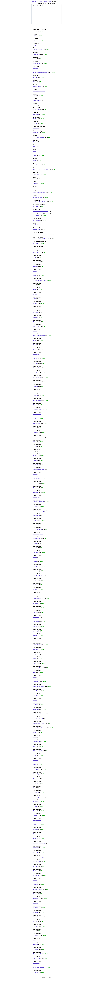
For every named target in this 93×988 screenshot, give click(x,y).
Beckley (35, 317)
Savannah (35, 893)
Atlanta (34, 289)
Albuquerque (36, 261)
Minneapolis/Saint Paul (38, 667)
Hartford (35, 524)
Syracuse (35, 921)
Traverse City (36, 935)
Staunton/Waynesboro (38, 917)
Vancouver (35, 105)
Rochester (35, 838)
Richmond (35, 829)
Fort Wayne (35, 487)
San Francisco (36, 875)
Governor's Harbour (37, 49)
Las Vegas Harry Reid (38, 598)
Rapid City (35, 824)
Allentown (35, 266)
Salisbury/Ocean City (38, 857)
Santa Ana (35, 884)
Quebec (35, 95)
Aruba (34, 35)
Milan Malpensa (36, 165)
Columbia (35, 404)
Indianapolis (36, 552)
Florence (35, 474)
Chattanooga (36, 372)
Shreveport (35, 903)
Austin (34, 298)
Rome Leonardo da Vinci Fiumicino (41, 169)
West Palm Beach (37, 958)
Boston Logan (36, 326)
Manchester (36, 640)
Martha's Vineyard (37, 644)
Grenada (35, 155)
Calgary (35, 81)
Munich (34, 146)
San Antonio (36, 866)
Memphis (35, 654)
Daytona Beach (36, 423)
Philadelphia (36, 792)
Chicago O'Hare (36, 381)
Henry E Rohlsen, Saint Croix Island (41, 238)
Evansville (35, 455)
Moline (34, 677)
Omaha (34, 746)
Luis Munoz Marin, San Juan (39, 201)
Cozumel (35, 183)
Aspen (34, 284)
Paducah (35, 764)
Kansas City (36, 580)
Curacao (35, 123)
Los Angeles (36, 621)
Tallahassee (36, 926)
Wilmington (35, 972)
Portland (35, 806)
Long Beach (36, 617)
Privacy (50, 977)
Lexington (35, 607)
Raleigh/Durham (37, 820)
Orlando (35, 755)
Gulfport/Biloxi (36, 515)
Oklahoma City (36, 741)
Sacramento (36, 847)
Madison (35, 635)
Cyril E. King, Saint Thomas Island (41, 234)
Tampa (34, 930)
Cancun (35, 178)
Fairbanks (35, 460)
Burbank (35, 344)
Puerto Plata (36, 128)
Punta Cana (35, 132)
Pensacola (35, 783)
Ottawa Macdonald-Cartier (39, 91)
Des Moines (36, 432)
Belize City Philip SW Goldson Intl (41, 72)
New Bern (35, 704)
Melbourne (35, 649)
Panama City (36, 774)
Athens (34, 151)
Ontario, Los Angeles (38, 750)
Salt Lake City (36, 861)
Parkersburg (36, 778)
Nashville (35, 700)
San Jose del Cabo (37, 197)
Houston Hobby (36, 538)
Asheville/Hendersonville (39, 280)
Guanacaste (36, 114)
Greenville (35, 506)
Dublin (34, 160)
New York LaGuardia (38, 718)
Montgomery (36, 681)
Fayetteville (35, 464)
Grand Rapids (36, 497)
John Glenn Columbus (38, 575)
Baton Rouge (36, 312)
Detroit (34, 441)
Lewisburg (35, 603)
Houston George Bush (38, 534)
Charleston (35, 358)
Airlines (49, 1)
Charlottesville (36, 368)
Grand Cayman (36, 109)
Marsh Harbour (36, 54)
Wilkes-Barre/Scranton (38, 967)
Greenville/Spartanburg (38, 511)
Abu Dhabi (35, 243)
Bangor (34, 308)
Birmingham (36, 321)
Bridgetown (35, 68)
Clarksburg (35, 391)
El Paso (35, 446)
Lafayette (35, 594)
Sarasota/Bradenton (37, 889)
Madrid (34, 224)
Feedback (43, 977)
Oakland (35, 737)
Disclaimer (47, 977)
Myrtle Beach (36, 690)
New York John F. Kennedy (39, 714)
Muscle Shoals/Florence (38, 686)
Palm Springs (36, 769)
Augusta (35, 294)
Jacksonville (36, 566)
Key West (35, 584)
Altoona (35, 271)
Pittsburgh (35, 801)
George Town (36, 45)
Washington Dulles (37, 953)
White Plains (36, 963)
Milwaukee (35, 663)
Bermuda (35, 77)
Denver (34, 427)
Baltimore (35, 303)
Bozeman (35, 331)
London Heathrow (37, 248)
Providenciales (36, 229)
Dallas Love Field (37, 414)
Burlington (35, 349)
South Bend (35, 907)
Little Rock (35, 612)
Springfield (35, 912)
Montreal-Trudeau (37, 86)
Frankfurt (35, 141)
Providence (35, 815)
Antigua (35, 31)
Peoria (34, 787)
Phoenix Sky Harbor (37, 797)
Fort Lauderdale (36, 478)
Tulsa (34, 940)
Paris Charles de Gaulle (38, 137)
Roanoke (35, 833)
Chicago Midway (37, 377)
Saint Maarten (36, 220)
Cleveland (35, 395)
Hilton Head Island (37, 529)
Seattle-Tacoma (36, 898)
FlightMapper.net (32, 1)
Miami (34, 658)
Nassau (35, 58)
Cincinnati (35, 386)
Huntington (35, 543)
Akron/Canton (36, 252)
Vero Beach (35, 949)
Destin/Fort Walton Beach (39, 437)
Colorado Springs (37, 400)
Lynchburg (35, 630)
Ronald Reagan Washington (39, 843)
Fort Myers (35, 483)
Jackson (35, 557)
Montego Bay (36, 174)
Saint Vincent (36, 215)
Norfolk (34, 732)
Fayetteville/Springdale (38, 469)
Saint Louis (35, 852)
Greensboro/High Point (38, 501)
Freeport (35, 40)
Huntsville (35, 547)
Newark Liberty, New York (39, 723)
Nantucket (35, 695)
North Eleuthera (36, 63)
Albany (34, 257)
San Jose (35, 118)
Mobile (34, 672)
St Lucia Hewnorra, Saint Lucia (40, 211)
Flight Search (39, 1)
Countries (45, 1)
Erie (34, 451)
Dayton (34, 418)
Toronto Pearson (37, 100)
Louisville (35, 626)
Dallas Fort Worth (37, 409)
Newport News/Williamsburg (39, 727)
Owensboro (35, 760)
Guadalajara (36, 188)
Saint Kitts (35, 206)
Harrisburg (35, 520)
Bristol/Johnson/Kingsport (39, 335)
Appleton (35, 275)
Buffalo (34, 340)
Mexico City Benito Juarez (39, 192)
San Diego (35, 870)
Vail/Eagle (35, 944)
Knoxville (35, 589)
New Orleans (36, 709)
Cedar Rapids (36, 354)
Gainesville (35, 492)
